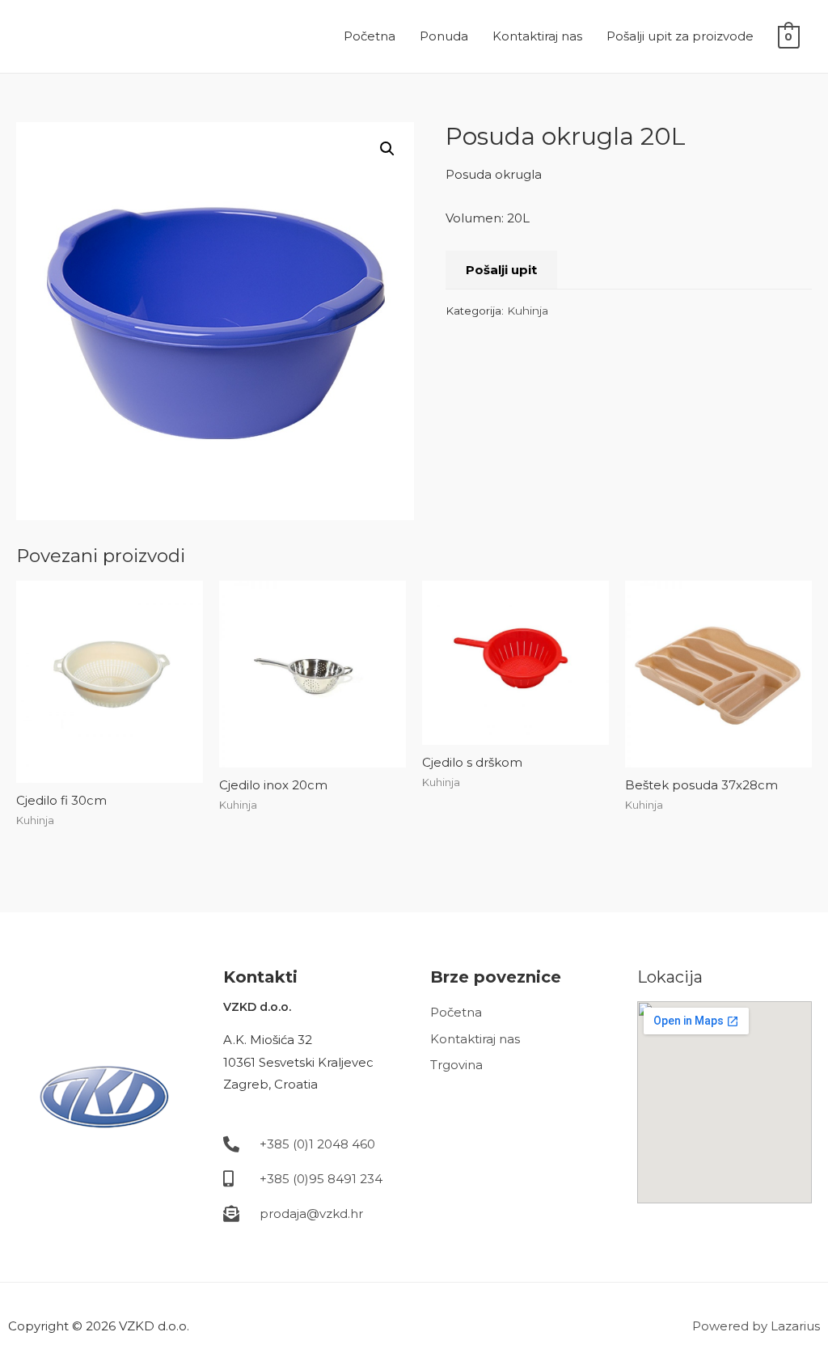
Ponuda (444, 36)
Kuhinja (527, 310)
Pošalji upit (501, 269)
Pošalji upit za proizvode (680, 36)
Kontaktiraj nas (537, 36)
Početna (369, 36)
